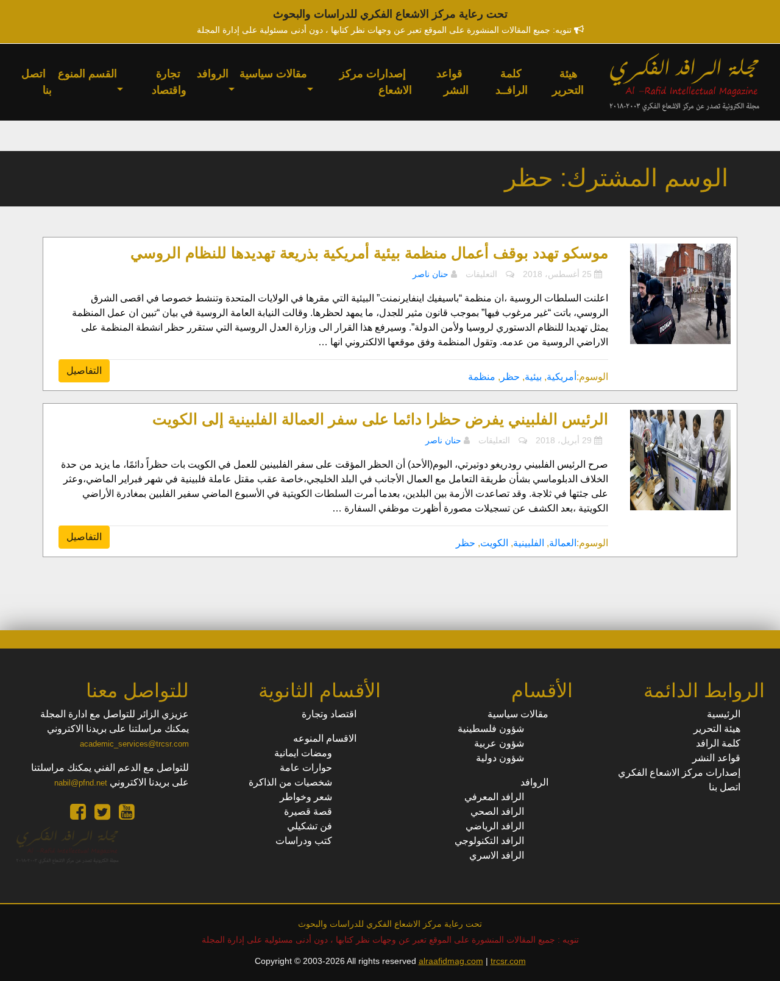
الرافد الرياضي (495, 826)
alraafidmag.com (451, 961)
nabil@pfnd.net (80, 782)
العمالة (562, 543)
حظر (510, 376)
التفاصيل (84, 370)
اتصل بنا (36, 82)
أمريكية (561, 376)
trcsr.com (508, 961)
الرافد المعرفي (494, 797)
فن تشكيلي (309, 826)
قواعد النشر (452, 82)
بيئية (533, 376)
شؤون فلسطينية (491, 728)
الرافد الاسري (496, 855)
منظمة (481, 376)
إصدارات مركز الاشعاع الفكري (679, 772)
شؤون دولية (500, 758)
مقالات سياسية (273, 74)
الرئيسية (723, 714)
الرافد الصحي (497, 811)
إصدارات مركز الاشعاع (375, 82)
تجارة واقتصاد (169, 82)
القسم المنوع (87, 74)
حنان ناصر (430, 274)
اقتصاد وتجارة (329, 714)
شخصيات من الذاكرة (290, 782)
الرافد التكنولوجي (489, 840)
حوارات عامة (306, 767)
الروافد (213, 74)
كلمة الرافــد (511, 82)
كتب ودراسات (303, 840)
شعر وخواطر (306, 797)
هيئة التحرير (568, 82)
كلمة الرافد (718, 743)
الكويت (494, 543)
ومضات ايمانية (303, 753)
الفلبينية (528, 543)
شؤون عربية (499, 743)
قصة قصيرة (308, 811)
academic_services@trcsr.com (134, 743)
